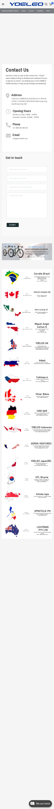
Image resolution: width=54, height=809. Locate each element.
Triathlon (40, 11)
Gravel (31, 11)
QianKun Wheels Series (10, 11)
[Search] (46, 4)
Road (23, 11)
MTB (48, 11)
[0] (50, 4)
